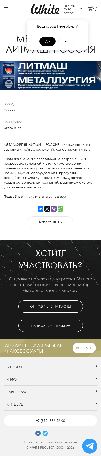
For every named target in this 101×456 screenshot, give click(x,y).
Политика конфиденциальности (50, 442)
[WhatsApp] (60, 209)
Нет (67, 41)
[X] (47, 209)
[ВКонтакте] (40, 209)
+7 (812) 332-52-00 (50, 420)
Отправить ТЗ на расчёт (50, 306)
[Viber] (54, 209)
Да (47, 41)
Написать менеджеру (50, 326)
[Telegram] (45, 433)
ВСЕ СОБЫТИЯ (49, 222)
